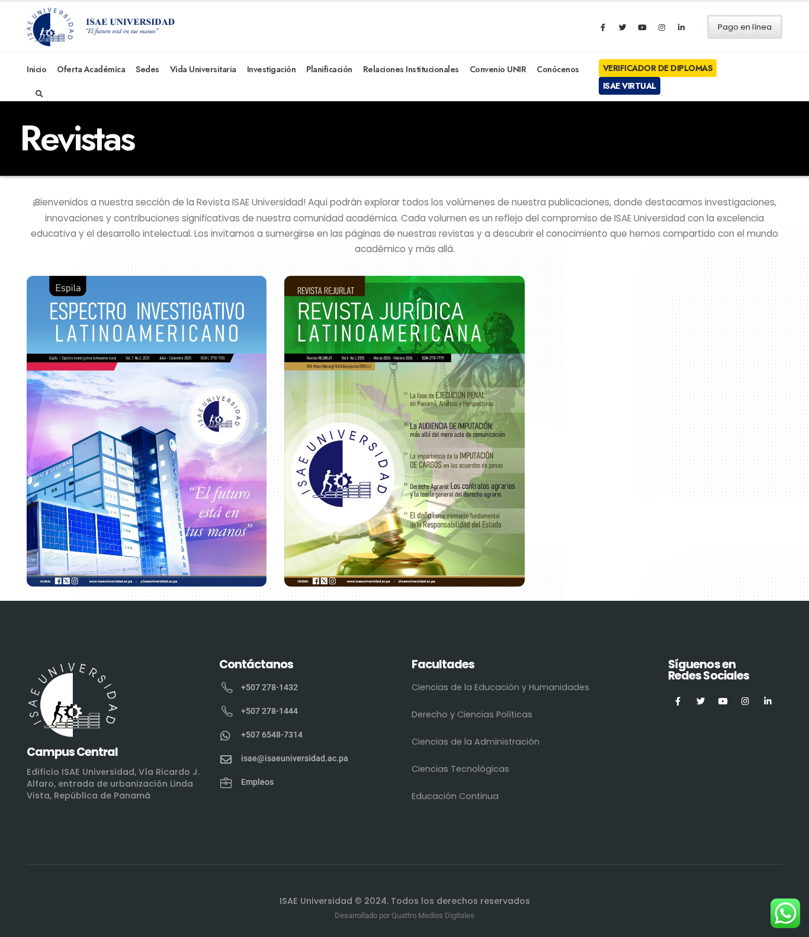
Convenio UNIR (498, 69)
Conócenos (558, 69)
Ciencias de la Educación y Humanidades (500, 687)
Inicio (36, 69)
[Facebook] (603, 27)
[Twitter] (622, 27)
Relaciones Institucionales (411, 69)
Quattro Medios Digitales (432, 915)
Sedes (147, 69)
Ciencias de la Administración (476, 742)
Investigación (271, 69)
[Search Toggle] (39, 94)
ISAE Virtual (629, 86)
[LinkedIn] (681, 27)
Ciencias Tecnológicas (460, 769)
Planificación (329, 69)
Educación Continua (455, 796)
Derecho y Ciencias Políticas (472, 714)
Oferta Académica (91, 69)
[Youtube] (642, 27)
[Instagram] (661, 27)
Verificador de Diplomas (658, 68)
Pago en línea (745, 27)
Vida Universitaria (203, 69)
